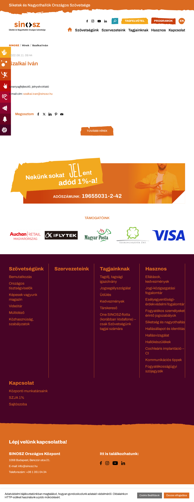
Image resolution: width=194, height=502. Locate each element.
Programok (163, 20)
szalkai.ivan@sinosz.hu (37, 93)
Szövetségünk (87, 30)
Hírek (25, 45)
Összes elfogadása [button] (176, 495)
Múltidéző (16, 313)
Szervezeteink (113, 30)
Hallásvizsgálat (157, 335)
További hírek (97, 130)
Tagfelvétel (135, 20)
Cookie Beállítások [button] (149, 495)
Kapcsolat (177, 30)
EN (182, 20)
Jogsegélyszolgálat (115, 288)
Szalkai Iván (40, 45)
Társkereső (108, 308)
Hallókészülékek (158, 342)
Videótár (15, 306)
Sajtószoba (18, 404)
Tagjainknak (138, 30)
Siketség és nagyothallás (165, 322)
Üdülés (105, 295)
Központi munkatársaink (28, 391)
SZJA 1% (16, 398)
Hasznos (158, 30)
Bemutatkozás (20, 277)
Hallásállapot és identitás (165, 329)
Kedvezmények (112, 301)
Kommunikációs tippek (163, 360)
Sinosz (14, 45)
